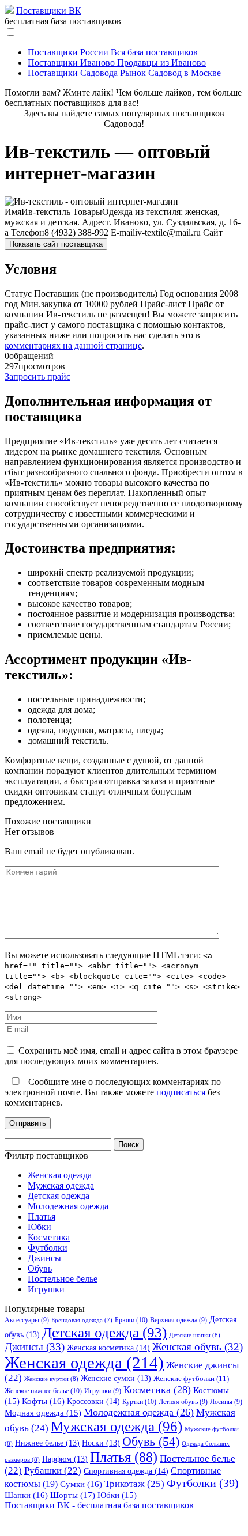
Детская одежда (58, 1196)
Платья (41, 1216)
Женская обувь (197, 1347)
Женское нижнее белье (43, 1391)
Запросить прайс (37, 376)
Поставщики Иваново (117, 62)
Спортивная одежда (126, 1471)
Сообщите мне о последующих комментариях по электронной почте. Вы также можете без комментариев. (113, 1092)
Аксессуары (27, 1320)
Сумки (81, 1484)
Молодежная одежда (68, 1206)
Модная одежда (43, 1412)
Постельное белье (62, 1279)
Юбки (39, 1227)
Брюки (131, 1320)
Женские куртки (51, 1378)
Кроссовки (93, 1401)
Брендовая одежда (81, 1320)
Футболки (47, 1248)
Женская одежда (60, 1175)
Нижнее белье (47, 1443)
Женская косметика (108, 1347)
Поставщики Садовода (124, 73)
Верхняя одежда (178, 1320)
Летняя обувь (183, 1402)
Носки (101, 1443)
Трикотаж (134, 1483)
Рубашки (52, 1470)
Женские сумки (116, 1378)
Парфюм (65, 1459)
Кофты (43, 1401)
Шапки (26, 1495)
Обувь (40, 1268)
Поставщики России (113, 52)
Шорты (72, 1495)
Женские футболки (191, 1378)
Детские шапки (194, 1334)
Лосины (226, 1402)
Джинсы (44, 1258)
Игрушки (46, 1289)
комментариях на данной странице (73, 345)
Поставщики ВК (48, 11)
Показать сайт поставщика (56, 244)
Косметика (49, 1237)
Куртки (139, 1402)
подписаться (180, 1092)
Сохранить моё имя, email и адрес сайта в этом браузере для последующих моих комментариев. (121, 1056)
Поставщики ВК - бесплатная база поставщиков (99, 1505)
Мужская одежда (61, 1185)
